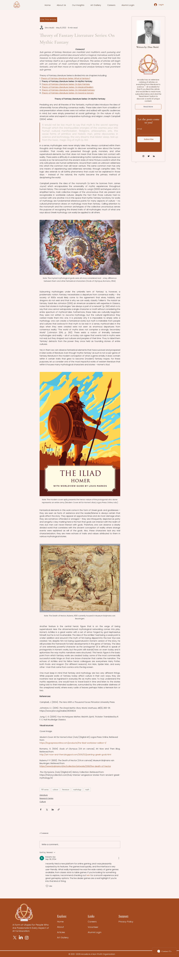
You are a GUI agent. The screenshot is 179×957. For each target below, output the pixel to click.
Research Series (46, 798)
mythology (77, 789)
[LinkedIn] (154, 156)
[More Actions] (118, 858)
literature (65, 789)
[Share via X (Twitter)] (47, 809)
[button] (61, 5)
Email (139, 129)
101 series (45, 789)
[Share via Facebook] (41, 809)
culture (55, 789)
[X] (14, 937)
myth (87, 789)
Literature (44, 795)
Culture (43, 801)
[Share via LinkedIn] (53, 809)
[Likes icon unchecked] (47, 886)
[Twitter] (148, 156)
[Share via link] (58, 809)
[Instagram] (143, 156)
